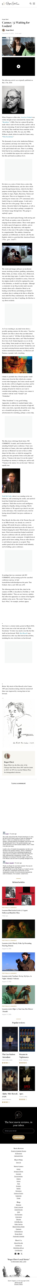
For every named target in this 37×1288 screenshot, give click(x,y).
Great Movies (19, 1210)
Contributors (18, 1250)
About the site (18, 1243)
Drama (19, 1179)
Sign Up (18, 1162)
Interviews (18, 1217)
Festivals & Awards (18, 1236)
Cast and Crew (18, 1156)
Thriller (18, 1198)
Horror (18, 1181)
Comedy (18, 1174)
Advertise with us (18, 1248)
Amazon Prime (18, 1171)
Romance (19, 1191)
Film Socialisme (8, 137)
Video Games (18, 1224)
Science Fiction (18, 1193)
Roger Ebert (5, 19)
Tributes (18, 1219)
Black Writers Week (18, 1227)
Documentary (18, 1176)
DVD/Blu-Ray (18, 1222)
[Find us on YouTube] (18, 1253)
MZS (18, 1212)
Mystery (18, 1186)
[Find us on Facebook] (15, 1254)
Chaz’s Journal (18, 1207)
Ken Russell (23, 633)
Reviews (18, 1205)
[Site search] (30, 4)
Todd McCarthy (7, 496)
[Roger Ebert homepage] (10, 3)
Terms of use (18, 1282)
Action (18, 1169)
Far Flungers (18, 1214)
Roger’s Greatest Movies (18, 1151)
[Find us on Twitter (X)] (21, 1254)
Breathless (6, 122)
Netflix (18, 1188)
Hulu (18, 1184)
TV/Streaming (18, 1231)
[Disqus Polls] (18, 809)
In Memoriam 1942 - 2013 (18, 1261)
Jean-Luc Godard (26, 117)
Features (18, 1229)
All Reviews (18, 1153)
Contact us (18, 1245)
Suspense (18, 1196)
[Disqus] (18, 852)
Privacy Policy (18, 1284)
